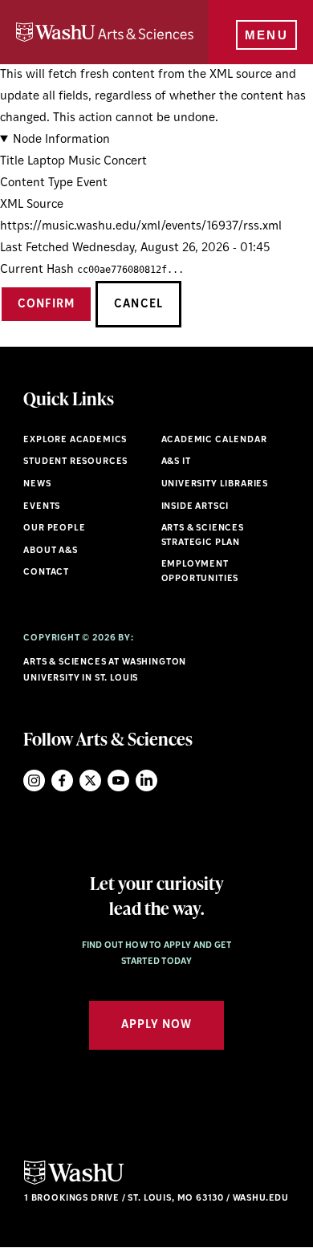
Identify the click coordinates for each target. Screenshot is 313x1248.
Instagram (34, 780)
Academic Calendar (214, 440)
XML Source (31, 205)
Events (41, 506)
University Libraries (215, 484)
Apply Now (156, 1025)
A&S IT (176, 461)
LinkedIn (146, 780)
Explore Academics (75, 440)
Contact (46, 572)
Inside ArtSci (195, 506)
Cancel (138, 305)
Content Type (36, 183)
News (37, 484)
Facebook (62, 780)
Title (12, 162)
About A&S (50, 551)
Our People (54, 528)
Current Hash (37, 270)
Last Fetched (34, 248)
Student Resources (75, 461)
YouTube (118, 780)
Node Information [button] (61, 140)
